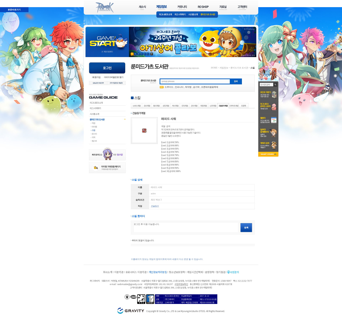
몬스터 (107, 134)
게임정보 (224, 68)
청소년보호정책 (177, 272)
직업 (107, 123)
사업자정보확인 (181, 284)
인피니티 (179, 87)
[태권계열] (203, 105)
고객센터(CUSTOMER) (242, 7)
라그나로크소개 (164, 14)
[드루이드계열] (234, 105)
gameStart (107, 38)
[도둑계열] (185, 105)
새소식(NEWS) (142, 7)
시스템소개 (193, 14)
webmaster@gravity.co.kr (129, 284)
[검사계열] (147, 105)
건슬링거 (155, 206)
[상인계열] (166, 105)
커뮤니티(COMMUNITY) (182, 7)
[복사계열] (175, 105)
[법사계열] (156, 105)
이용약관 (118, 272)
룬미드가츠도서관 (107, 119)
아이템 (107, 127)
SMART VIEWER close (268, 154)
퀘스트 (107, 141)
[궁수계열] (194, 105)
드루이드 (169, 87)
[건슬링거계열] (223, 105)
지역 (107, 137)
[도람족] (243, 105)
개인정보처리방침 (158, 272)
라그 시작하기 (180, 14)
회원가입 (96, 77)
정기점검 (220, 272)
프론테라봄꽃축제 (209, 87)
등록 (246, 227)
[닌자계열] (213, 105)
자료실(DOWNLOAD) (223, 7)
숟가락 (196, 87)
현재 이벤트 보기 (151, 54)
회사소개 (107, 272)
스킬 (107, 130)
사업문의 (234, 272)
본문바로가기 (14, 9)
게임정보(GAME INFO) (161, 7)
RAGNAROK (104, 7)
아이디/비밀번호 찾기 (113, 77)
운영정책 (209, 272)
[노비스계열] (136, 105)
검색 (275, 84)
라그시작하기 (107, 108)
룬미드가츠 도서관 (208, 14)
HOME (214, 68)
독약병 (188, 87)
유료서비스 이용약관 (136, 272)
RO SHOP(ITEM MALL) (203, 7)
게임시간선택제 (195, 272)
